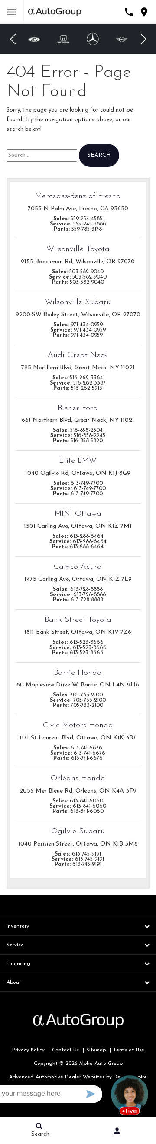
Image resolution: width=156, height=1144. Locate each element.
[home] (54, 11)
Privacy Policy (28, 1050)
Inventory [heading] (17, 926)
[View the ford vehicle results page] (34, 39)
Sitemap (96, 1050)
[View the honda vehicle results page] (63, 39)
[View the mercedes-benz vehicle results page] (92, 39)
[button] (13, 39)
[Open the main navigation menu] (12, 12)
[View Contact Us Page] (129, 12)
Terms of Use (128, 1050)
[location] (144, 12)
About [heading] (13, 982)
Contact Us (65, 1050)
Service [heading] (15, 945)
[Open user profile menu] (117, 1131)
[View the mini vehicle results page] (122, 39)
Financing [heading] (18, 963)
